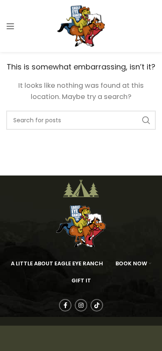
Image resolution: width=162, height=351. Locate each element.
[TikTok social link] (97, 305)
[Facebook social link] (65, 305)
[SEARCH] (146, 120)
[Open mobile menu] (10, 26)
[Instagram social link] (81, 305)
